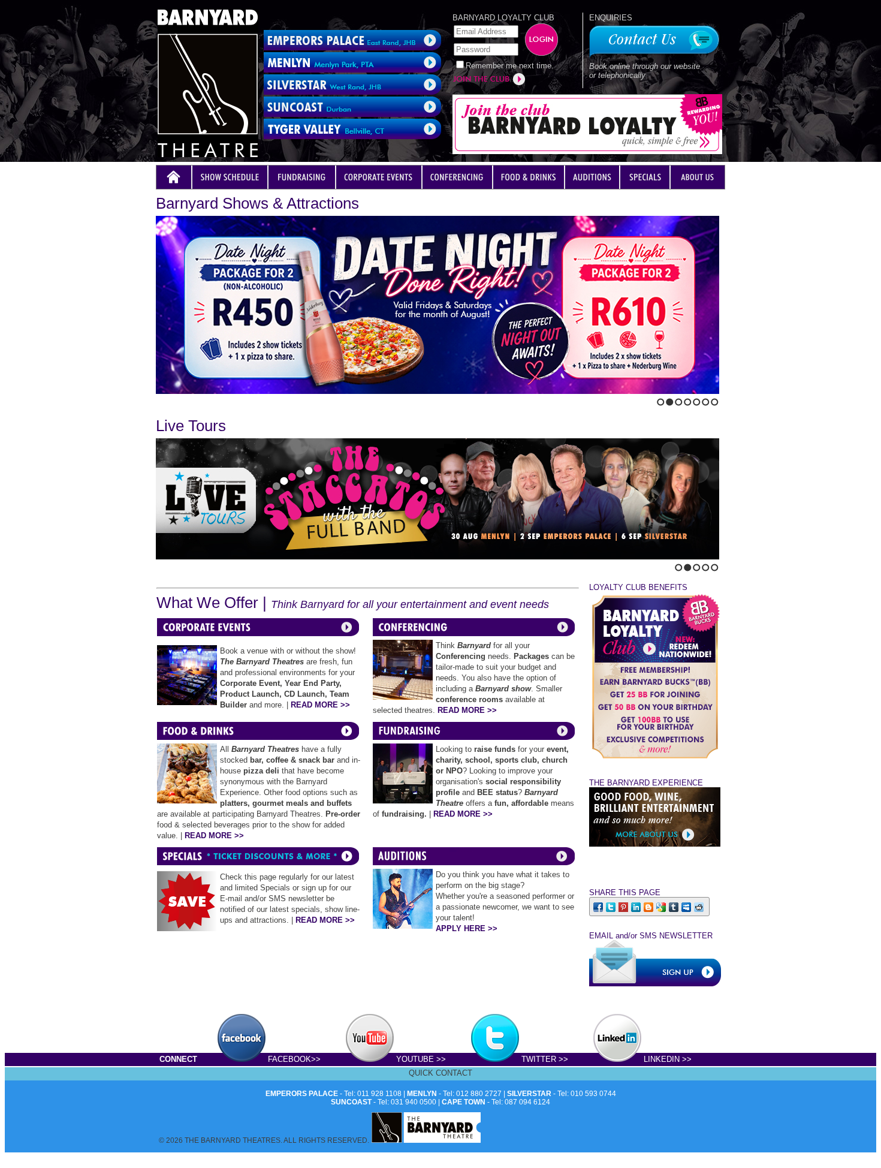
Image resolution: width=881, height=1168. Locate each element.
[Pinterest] (624, 906)
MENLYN (422, 1093)
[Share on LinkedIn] (636, 906)
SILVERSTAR (529, 1093)
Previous (159, 399)
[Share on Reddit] (699, 906)
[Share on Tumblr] (674, 906)
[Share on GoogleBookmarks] (662, 906)
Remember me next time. (510, 65)
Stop (184, 399)
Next (169, 399)
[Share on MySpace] (687, 906)
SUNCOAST (351, 1102)
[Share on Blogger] (649, 906)
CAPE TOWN (463, 1102)
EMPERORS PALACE (301, 1093)
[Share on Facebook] (599, 906)
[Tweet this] (611, 906)
